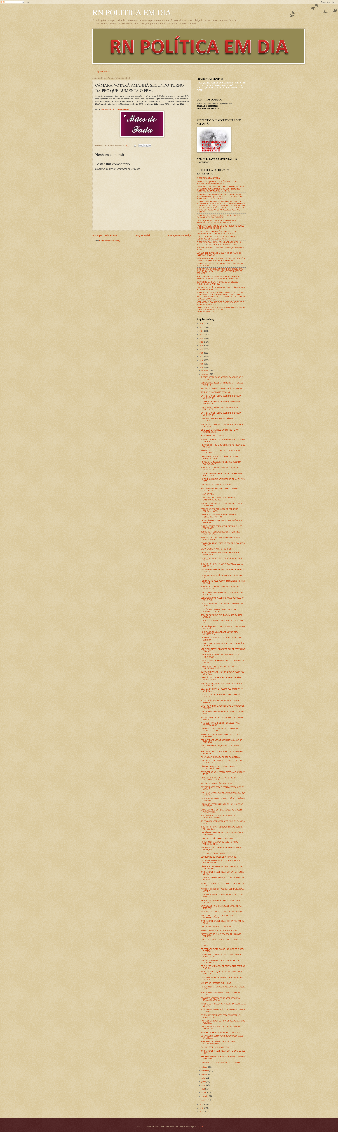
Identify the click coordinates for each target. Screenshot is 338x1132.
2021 (201, 342)
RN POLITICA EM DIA (131, 12)
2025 (201, 327)
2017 (201, 357)
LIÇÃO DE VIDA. (207, 494)
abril (203, 1089)
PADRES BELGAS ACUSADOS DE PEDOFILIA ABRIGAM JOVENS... (219, 510)
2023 (201, 335)
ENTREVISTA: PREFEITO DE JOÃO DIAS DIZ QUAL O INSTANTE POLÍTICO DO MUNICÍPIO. (218, 182)
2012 (201, 1108)
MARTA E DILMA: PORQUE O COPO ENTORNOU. (221, 1032)
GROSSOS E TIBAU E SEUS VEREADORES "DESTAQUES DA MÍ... (219, 779)
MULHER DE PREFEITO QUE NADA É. (216, 983)
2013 (201, 1104)
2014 (201, 367)
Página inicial (103, 71)
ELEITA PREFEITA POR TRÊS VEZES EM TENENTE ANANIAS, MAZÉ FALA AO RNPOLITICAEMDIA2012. (218, 278)
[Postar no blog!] (142, 145)
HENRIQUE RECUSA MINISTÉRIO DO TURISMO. (220, 1062)
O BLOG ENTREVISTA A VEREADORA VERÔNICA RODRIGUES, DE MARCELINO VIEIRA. (217, 238)
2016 (201, 360)
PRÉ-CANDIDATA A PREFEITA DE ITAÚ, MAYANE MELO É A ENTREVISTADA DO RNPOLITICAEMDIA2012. (221, 259)
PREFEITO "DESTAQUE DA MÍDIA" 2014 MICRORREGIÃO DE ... (217, 916)
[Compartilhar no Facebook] (147, 145)
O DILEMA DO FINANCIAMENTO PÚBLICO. (218, 853)
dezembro (205, 370)
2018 (201, 353)
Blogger (200, 1127)
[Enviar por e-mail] (140, 145)
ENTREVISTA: (221, 189)
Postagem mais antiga (179, 235)
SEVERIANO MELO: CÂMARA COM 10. (216, 784)
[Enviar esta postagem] (135, 146)
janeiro (204, 1100)
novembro (205, 374)
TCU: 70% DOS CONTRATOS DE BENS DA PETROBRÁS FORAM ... (218, 817)
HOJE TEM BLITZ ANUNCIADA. (213, 436)
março (204, 1092)
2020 (201, 346)
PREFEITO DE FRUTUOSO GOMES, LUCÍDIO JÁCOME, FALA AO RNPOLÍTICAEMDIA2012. (219, 216)
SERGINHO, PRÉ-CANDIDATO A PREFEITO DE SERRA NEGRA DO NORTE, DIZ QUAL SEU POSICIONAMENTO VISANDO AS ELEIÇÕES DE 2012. (219, 196)
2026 (201, 324)
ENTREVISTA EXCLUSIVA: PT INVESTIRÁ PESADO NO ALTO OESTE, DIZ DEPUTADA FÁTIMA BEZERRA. (219, 243)
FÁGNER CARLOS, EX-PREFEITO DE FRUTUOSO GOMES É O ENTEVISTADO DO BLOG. (220, 227)
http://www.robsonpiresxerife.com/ (115, 109)
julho (203, 1078)
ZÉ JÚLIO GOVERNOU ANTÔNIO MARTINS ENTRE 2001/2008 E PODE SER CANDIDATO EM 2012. (217, 232)
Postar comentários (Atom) (109, 241)
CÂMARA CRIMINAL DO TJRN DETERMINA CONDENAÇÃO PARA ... (218, 767)
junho (203, 1082)
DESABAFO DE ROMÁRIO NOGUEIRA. (216, 485)
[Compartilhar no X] (145, 145)
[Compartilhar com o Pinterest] (150, 145)
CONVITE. (205, 945)
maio (203, 1085)
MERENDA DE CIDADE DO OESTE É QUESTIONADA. (222, 912)
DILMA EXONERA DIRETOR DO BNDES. (217, 549)
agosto (204, 1074)
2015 (201, 364)
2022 (201, 338)
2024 (201, 331)
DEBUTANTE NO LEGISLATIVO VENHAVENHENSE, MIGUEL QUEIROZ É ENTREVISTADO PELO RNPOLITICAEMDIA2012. (221, 310)
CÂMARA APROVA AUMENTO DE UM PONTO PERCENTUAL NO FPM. (219, 516)
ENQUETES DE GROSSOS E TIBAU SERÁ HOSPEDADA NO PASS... (218, 1043)
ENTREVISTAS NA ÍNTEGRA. (208, 178)
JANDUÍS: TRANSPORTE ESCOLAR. (215, 392)
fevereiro (205, 1096)
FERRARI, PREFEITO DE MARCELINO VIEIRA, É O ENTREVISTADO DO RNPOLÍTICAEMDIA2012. (217, 222)
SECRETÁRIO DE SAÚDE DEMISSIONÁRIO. (219, 857)
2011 (201, 1112)
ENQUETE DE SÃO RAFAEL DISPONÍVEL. (218, 838)
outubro (204, 1067)
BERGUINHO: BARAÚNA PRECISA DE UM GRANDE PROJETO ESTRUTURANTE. (217, 283)
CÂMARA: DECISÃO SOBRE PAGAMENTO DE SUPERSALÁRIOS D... (219, 667)
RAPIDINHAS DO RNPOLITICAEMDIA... (217, 927)
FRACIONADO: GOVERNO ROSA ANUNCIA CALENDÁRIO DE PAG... (218, 499)
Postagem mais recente (104, 235)
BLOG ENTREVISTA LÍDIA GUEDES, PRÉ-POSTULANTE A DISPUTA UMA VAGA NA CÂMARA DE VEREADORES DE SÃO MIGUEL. (220, 271)
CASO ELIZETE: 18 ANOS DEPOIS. (215, 1047)
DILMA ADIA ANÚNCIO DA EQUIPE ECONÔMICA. (220, 757)
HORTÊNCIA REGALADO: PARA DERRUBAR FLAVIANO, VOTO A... (218, 610)
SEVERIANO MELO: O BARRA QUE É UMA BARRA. (221, 389)
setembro (205, 1071)
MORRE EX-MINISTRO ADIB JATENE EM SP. (219, 930)
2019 (201, 349)
